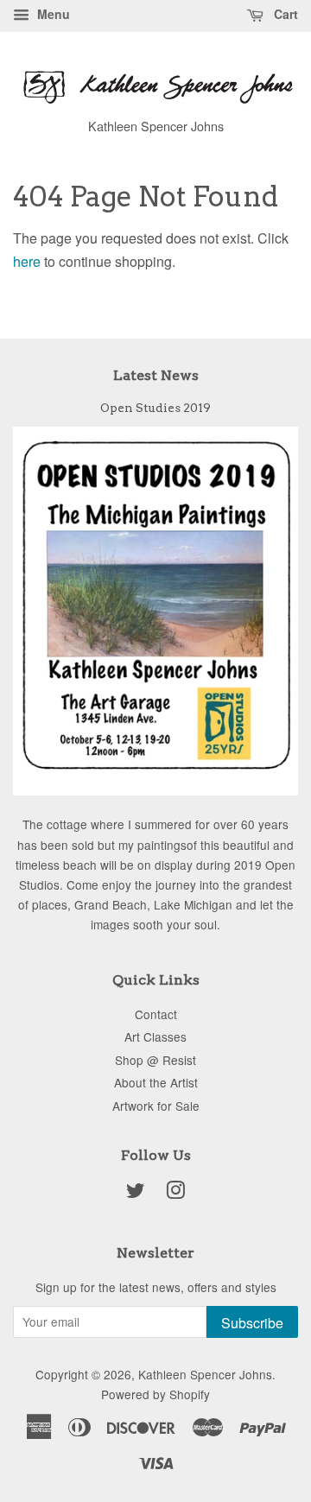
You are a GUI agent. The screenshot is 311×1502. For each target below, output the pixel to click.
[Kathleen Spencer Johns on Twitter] (135, 1192)
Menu (52, 13)
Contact (156, 1014)
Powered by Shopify (155, 1394)
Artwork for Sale (156, 1105)
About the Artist (156, 1082)
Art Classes (155, 1036)
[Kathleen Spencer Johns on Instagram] (175, 1192)
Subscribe (252, 1323)
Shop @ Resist (155, 1059)
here (27, 261)
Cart (284, 13)
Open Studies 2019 (155, 408)
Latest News (156, 375)
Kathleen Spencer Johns (205, 1374)
